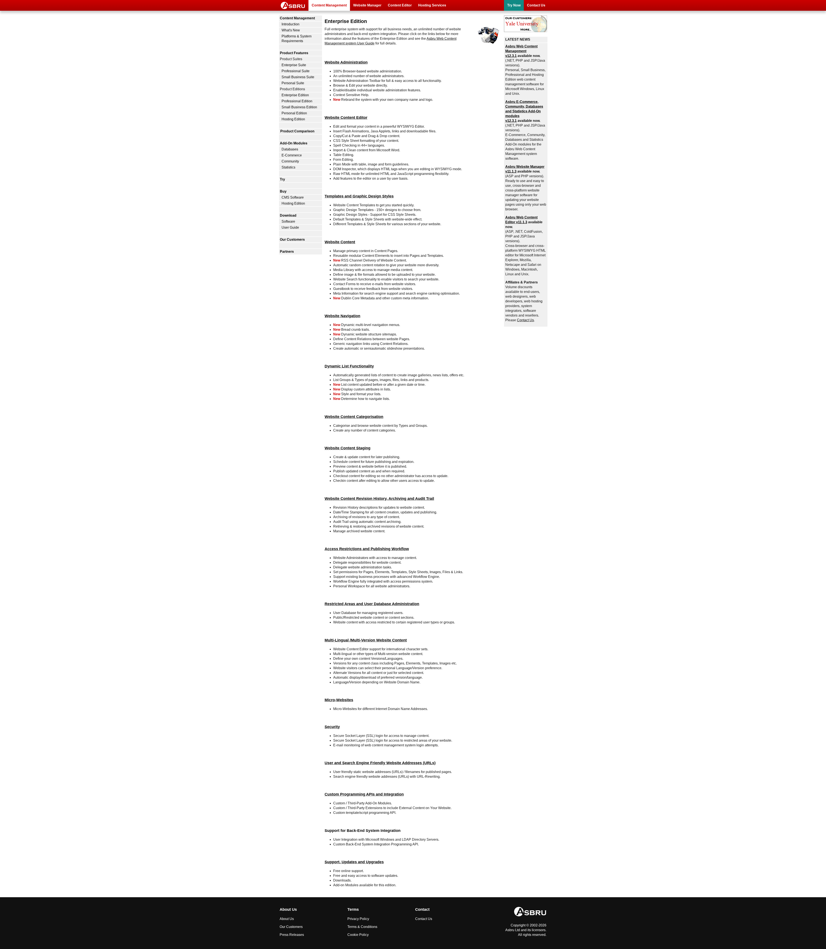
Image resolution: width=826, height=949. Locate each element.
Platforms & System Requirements (296, 38)
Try (282, 179)
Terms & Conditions (362, 927)
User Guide (290, 227)
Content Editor (400, 5)
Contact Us (536, 5)
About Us (287, 919)
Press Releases (292, 935)
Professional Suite (296, 71)
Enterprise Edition (295, 95)
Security (332, 726)
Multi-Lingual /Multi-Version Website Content (366, 640)
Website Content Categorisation (354, 416)
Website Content (340, 242)
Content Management (329, 5)
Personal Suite (293, 83)
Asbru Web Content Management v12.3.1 (521, 51)
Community (290, 161)
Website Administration (346, 62)
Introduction (290, 24)
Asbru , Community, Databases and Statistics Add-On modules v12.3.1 (524, 111)
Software (288, 221)
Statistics (288, 167)
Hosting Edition (293, 119)
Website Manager (367, 5)
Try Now (514, 5)
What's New (291, 30)
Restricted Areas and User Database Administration (372, 604)
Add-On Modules (293, 143)
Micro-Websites (339, 700)
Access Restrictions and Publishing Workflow (367, 548)
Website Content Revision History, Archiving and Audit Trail (379, 498)
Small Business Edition (299, 107)
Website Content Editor (346, 117)
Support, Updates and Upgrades (354, 862)
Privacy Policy (358, 919)
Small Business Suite (298, 77)
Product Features (294, 53)
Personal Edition (294, 113)
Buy (283, 191)
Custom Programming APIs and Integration (364, 794)
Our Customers (292, 239)
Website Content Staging (347, 448)
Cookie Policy (358, 935)
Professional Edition (297, 101)
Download (288, 215)
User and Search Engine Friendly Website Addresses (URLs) (380, 763)
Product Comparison (297, 131)
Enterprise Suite (294, 65)
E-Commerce (292, 155)
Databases (290, 149)
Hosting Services (432, 5)
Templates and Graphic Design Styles (359, 196)
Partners (287, 251)
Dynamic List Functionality (349, 366)
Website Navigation (342, 316)
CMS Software (293, 197)
